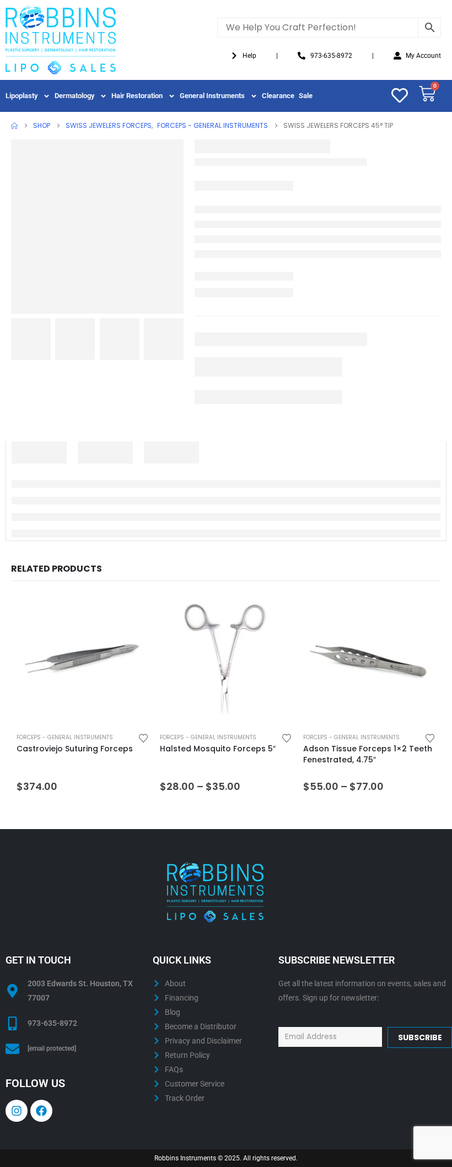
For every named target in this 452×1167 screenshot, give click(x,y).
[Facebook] (41, 1111)
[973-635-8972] (12, 1023)
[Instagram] (17, 1111)
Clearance (278, 96)
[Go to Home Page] (14, 126)
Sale (306, 96)
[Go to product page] (83, 660)
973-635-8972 (52, 1023)
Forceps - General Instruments (65, 737)
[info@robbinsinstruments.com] (12, 1049)
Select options (274, 612)
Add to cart (131, 612)
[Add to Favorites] (143, 737)
